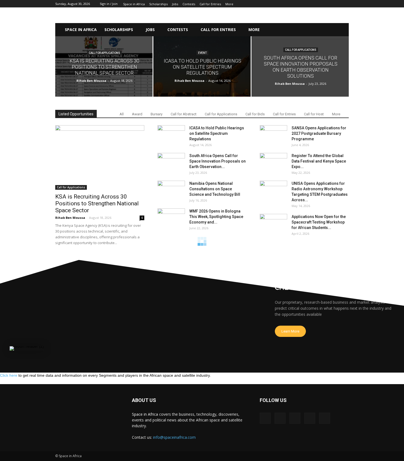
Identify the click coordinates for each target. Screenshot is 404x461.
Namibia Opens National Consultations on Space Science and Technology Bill (214, 189)
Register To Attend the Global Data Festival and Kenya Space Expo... (319, 161)
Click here (8, 375)
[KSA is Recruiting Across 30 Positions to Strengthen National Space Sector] (104, 66)
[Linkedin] (294, 418)
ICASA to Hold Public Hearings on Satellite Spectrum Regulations (216, 133)
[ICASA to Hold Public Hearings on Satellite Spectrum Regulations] (202, 66)
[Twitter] (309, 418)
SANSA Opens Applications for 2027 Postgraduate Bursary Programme (319, 133)
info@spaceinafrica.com (174, 437)
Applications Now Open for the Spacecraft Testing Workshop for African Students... (319, 222)
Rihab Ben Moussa (91, 81)
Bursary (156, 114)
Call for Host (314, 114)
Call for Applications (104, 52)
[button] (336, 29)
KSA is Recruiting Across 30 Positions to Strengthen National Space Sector (97, 203)
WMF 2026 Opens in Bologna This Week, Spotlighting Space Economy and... (216, 216)
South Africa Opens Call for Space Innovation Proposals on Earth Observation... (217, 161)
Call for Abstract (184, 114)
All (122, 114)
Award (137, 114)
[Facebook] (265, 418)
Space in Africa (145, 414)
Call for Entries (284, 114)
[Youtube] (324, 418)
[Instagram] (280, 418)
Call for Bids (255, 114)
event (202, 52)
